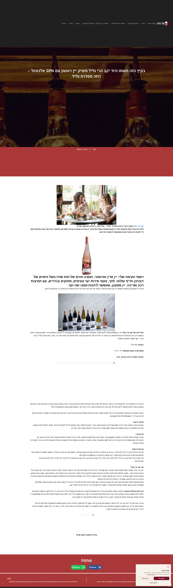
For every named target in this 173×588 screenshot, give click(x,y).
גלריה (70, 23)
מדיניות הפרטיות (151, 574)
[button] (7, 23)
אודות (64, 23)
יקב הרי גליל (139, 226)
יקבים (78, 23)
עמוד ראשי (151, 23)
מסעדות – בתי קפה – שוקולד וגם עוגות (95, 23)
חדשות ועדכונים (133, 23)
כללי (143, 23)
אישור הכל (161, 578)
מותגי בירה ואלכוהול (118, 23)
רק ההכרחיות (145, 578)
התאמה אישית (153, 582)
